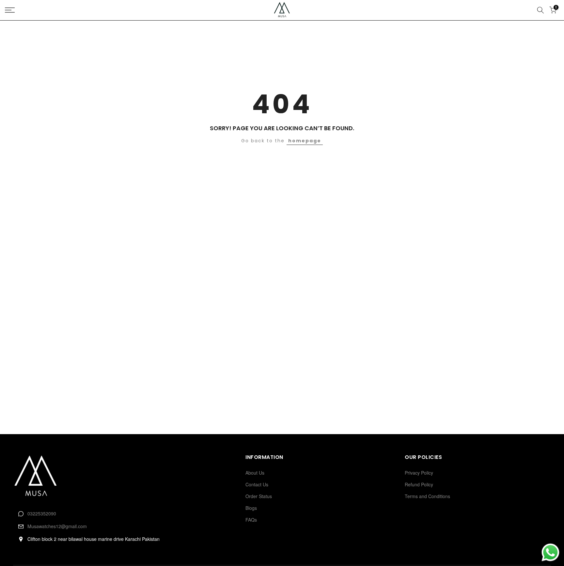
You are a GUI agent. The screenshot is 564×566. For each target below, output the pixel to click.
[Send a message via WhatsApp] (550, 552)
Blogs (251, 508)
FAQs (251, 519)
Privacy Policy (419, 472)
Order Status (258, 496)
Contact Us (256, 484)
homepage (304, 140)
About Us (254, 472)
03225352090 (41, 513)
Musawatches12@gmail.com (57, 526)
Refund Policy (419, 484)
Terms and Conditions (427, 496)
